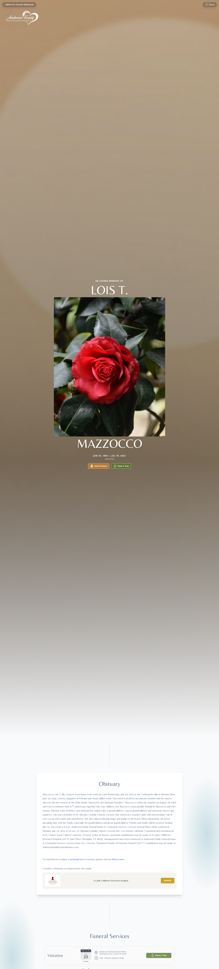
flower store (118, 859)
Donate (167, 880)
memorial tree (76, 859)
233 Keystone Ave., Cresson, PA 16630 (112, 954)
